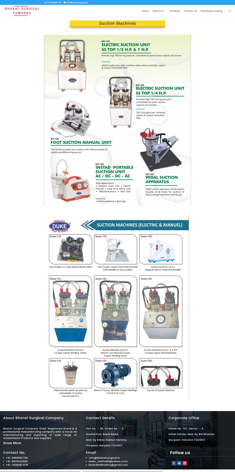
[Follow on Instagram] (185, 463)
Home (145, 11)
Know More (12, 443)
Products (175, 11)
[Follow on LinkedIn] (179, 463)
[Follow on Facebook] (174, 463)
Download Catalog (212, 11)
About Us (158, 11)
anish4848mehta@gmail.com (108, 465)
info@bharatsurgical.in (104, 457)
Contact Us (190, 11)
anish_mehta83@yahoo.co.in (108, 461)
